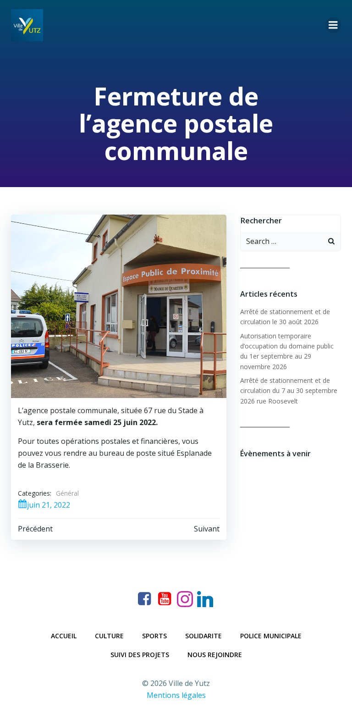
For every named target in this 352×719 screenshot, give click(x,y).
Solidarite (203, 635)
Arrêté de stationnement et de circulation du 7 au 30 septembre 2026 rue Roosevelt (288, 390)
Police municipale (271, 635)
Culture (109, 635)
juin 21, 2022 (48, 505)
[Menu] (333, 25)
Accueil (64, 635)
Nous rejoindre (214, 654)
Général (67, 493)
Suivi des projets (139, 654)
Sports (154, 635)
